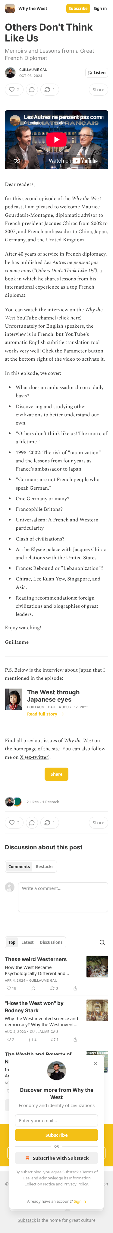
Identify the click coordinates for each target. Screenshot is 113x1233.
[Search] (102, 942)
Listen (100, 72)
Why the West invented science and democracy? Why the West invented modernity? (42, 1021)
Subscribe (78, 8)
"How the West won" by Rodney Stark (34, 1006)
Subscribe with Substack (61, 1158)
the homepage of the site (32, 749)
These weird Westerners (36, 959)
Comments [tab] (19, 866)
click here (69, 318)
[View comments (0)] (32, 90)
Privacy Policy (76, 1184)
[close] (95, 1063)
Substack (27, 1220)
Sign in (100, 8)
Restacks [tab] (44, 866)
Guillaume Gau (33, 70)
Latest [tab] (27, 942)
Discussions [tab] (51, 942)
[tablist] (31, 867)
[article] (56, 974)
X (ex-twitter (34, 757)
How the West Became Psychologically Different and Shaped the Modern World (35, 970)
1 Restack (50, 802)
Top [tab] (11, 942)
